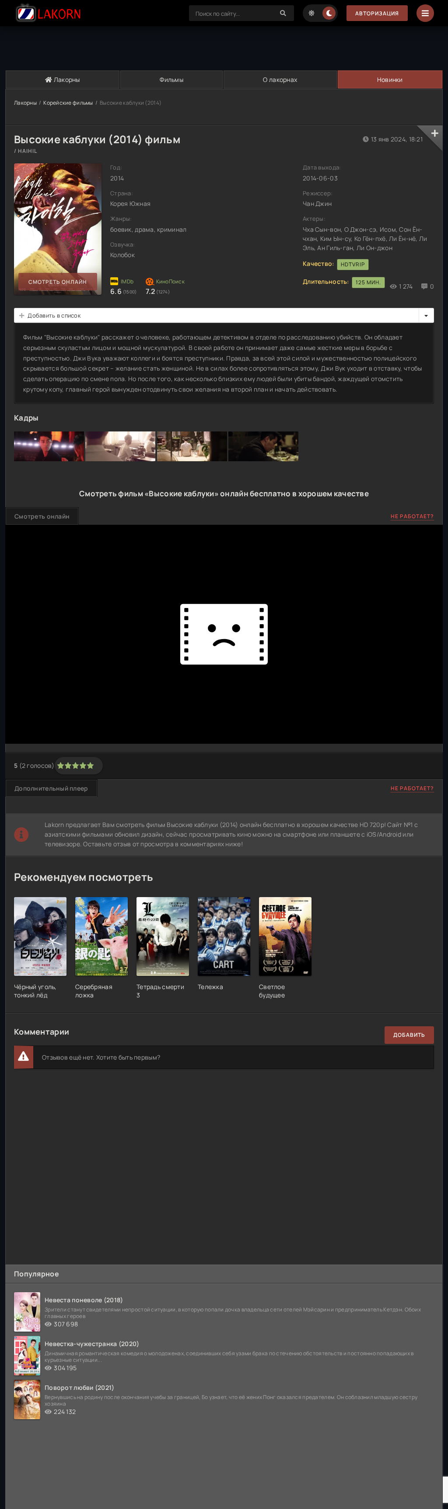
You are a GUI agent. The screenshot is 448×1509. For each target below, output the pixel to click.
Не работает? (412, 516)
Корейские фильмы (68, 102)
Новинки (390, 79)
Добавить (409, 1035)
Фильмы (171, 79)
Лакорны (66, 79)
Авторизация (377, 13)
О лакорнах (280, 79)
